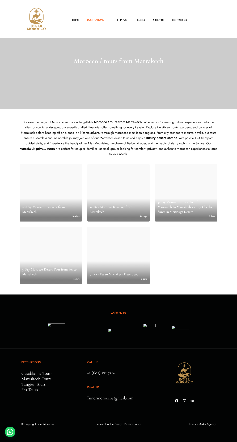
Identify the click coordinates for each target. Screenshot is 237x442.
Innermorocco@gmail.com (110, 398)
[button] (10, 432)
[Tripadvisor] (192, 400)
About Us (158, 20)
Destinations (95, 20)
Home (75, 20)
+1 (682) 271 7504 (101, 372)
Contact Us (179, 20)
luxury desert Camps (161, 138)
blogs (141, 20)
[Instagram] (184, 400)
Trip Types (121, 20)
